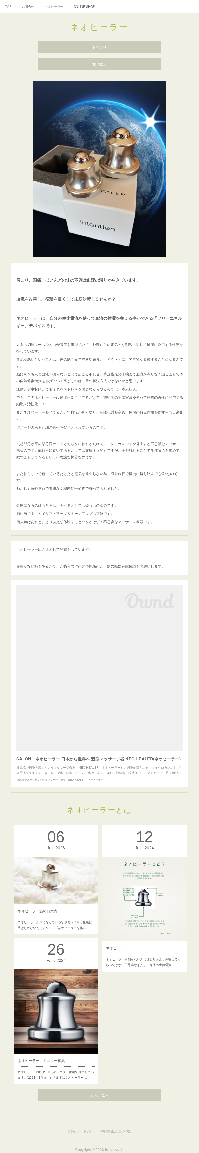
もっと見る (99, 1095)
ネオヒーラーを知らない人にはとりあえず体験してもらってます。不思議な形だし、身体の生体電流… (143, 962)
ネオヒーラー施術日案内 (38, 910)
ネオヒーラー (54, 6)
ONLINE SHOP (84, 6)
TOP (8, 6)
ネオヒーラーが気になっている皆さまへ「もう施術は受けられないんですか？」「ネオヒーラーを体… (55, 925)
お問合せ (28, 6)
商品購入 (99, 64)
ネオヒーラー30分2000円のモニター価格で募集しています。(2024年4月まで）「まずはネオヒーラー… (56, 1075)
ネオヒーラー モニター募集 (41, 1060)
